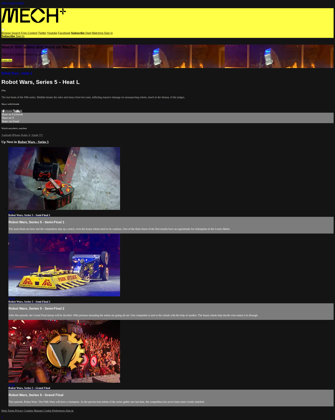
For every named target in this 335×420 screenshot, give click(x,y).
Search (16, 33)
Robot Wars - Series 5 (16, 73)
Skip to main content (12, 2)
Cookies (29, 410)
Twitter (42, 33)
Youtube (52, 33)
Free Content (29, 33)
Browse (6, 33)
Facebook (64, 33)
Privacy (19, 410)
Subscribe (6, 60)
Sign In (20, 36)
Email (19, 111)
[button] (3, 30)
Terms (11, 410)
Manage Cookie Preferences (50, 410)
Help (4, 410)
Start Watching (94, 33)
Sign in (108, 33)
